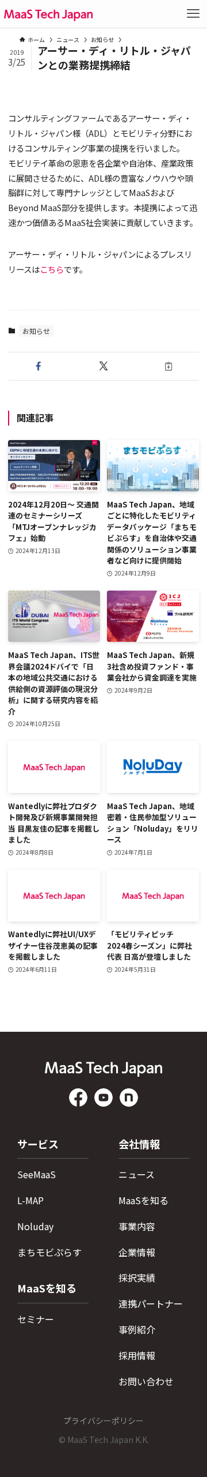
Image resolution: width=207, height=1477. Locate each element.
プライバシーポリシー (103, 1420)
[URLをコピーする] (169, 366)
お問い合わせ (146, 1381)
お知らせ (36, 331)
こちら (52, 269)
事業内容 (136, 1226)
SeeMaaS (36, 1174)
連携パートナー (150, 1303)
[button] (38, 366)
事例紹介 (136, 1329)
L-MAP (30, 1200)
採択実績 (136, 1277)
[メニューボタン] (193, 14)
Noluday (35, 1226)
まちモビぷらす (49, 1252)
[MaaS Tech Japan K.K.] (48, 14)
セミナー (35, 1319)
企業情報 (136, 1252)
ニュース (136, 1174)
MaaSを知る (143, 1200)
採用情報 (136, 1355)
